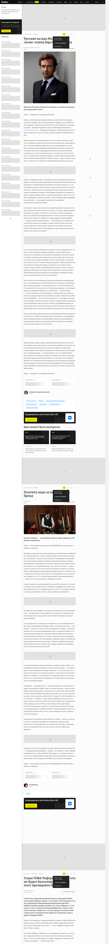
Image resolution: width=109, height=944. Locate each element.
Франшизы (51, 2)
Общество (54, 446)
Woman (76, 2)
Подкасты (59, 2)
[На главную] (4, 2)
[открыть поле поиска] (102, 2)
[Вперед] (78, 383)
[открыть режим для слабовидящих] (64, 34)
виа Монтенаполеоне (31, 130)
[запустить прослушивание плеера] (67, 34)
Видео (65, 2)
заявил (54, 925)
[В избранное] (47, 446)
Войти (96, 2)
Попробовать (57, 46)
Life (71, 2)
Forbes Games (32, 2)
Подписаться (31, 420)
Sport (81, 2)
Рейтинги (43, 2)
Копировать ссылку (69, 48)
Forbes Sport (28, 446)
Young (87, 2)
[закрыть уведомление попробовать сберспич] (67, 39)
